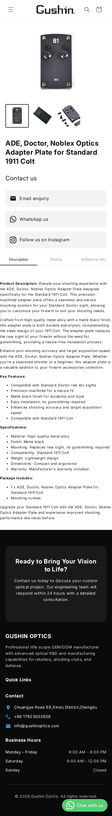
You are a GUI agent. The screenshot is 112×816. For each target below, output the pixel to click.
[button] (11, 10)
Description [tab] (18, 259)
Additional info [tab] (93, 259)
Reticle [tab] (56, 259)
